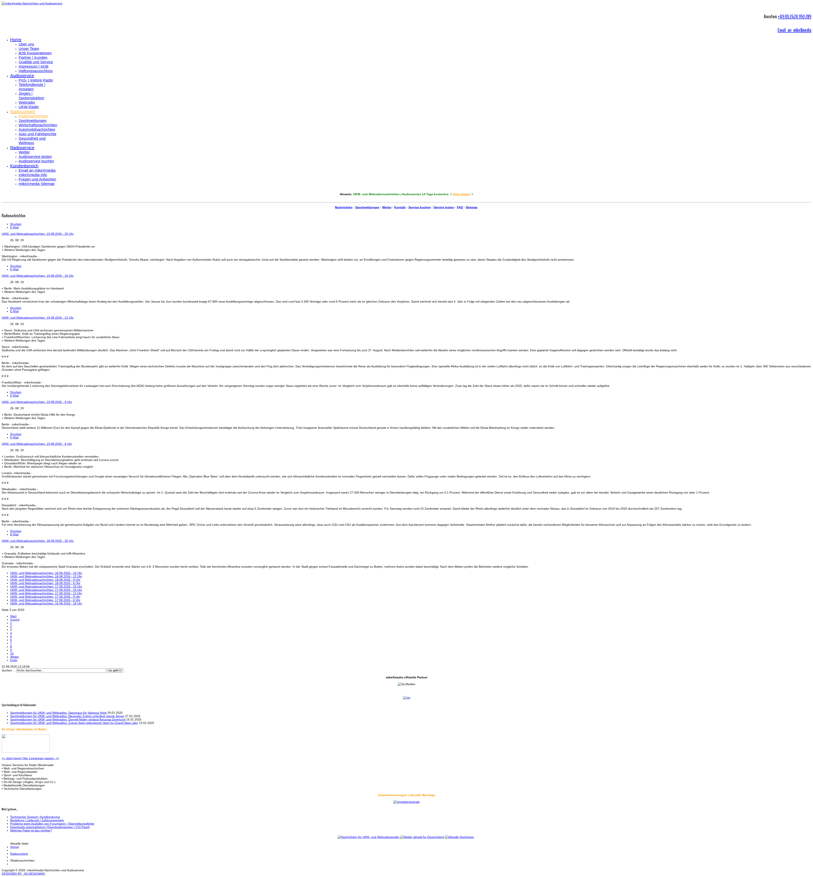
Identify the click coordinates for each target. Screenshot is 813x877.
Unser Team (29, 49)
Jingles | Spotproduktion (31, 95)
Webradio (27, 102)
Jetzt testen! (462, 194)
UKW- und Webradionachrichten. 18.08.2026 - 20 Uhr (38, 540)
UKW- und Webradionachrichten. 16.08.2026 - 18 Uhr (46, 603)
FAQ (460, 207)
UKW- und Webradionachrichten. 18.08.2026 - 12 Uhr (46, 576)
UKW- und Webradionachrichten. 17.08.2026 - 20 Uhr (46, 586)
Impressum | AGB (33, 66)
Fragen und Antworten (37, 179)
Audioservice (22, 75)
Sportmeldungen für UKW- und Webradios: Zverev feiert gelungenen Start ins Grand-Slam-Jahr (74, 723)
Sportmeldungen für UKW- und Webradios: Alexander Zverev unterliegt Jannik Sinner (67, 716)
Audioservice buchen (36, 161)
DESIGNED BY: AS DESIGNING (23, 873)
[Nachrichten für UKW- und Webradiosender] (368, 837)
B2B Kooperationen (35, 53)
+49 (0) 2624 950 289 (794, 16)
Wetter (24, 152)
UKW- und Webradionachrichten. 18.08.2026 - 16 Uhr (46, 573)
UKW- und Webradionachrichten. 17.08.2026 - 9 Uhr (45, 596)
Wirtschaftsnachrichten (38, 125)
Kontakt (400, 207)
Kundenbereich (24, 165)
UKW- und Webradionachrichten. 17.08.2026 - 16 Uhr (46, 590)
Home (15, 39)
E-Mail (14, 227)
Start (13, 616)
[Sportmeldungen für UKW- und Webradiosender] (459, 837)
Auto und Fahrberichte (37, 134)
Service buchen (419, 207)
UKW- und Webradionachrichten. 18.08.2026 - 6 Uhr (45, 583)
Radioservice (22, 147)
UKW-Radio (29, 107)
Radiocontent (22, 111)
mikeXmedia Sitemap (37, 184)
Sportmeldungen (33, 121)
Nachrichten (344, 207)
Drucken (15, 224)
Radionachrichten (33, 116)
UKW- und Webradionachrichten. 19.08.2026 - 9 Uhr (37, 402)
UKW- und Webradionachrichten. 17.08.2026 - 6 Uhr (45, 600)
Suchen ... (8, 670)
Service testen (444, 207)
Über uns (26, 44)
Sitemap (471, 207)
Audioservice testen (35, 157)
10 (12, 653)
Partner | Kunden (33, 57)
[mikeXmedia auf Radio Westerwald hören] (26, 751)
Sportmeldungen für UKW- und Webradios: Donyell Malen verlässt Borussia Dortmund (67, 719)
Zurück (14, 619)
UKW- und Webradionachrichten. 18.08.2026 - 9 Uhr (45, 579)
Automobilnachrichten (37, 129)
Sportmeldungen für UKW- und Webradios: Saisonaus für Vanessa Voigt (58, 712)
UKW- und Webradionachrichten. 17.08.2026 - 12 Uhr (46, 593)
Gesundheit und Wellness (32, 140)
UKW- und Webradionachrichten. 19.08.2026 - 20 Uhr (38, 233)
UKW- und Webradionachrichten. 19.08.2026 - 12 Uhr (38, 317)
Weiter (14, 656)
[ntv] (406, 697)
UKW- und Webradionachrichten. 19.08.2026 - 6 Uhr (37, 443)
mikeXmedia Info (33, 175)
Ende (13, 660)
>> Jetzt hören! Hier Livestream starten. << (30, 758)
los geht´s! (115, 670)
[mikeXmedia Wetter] (406, 802)
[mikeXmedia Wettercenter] (421, 837)
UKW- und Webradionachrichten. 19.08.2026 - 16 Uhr (38, 275)
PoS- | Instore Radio (36, 80)
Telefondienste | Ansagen (32, 87)
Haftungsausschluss (36, 71)
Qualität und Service (36, 62)
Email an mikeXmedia (794, 30)
